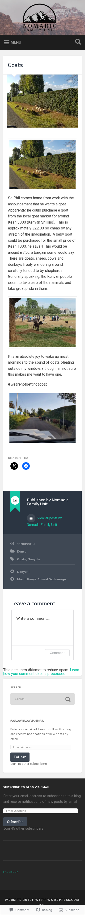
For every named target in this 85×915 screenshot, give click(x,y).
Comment (57, 653)
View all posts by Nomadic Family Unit (44, 521)
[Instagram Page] (42, 16)
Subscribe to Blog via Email (26, 787)
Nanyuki (34, 559)
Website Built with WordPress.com (42, 900)
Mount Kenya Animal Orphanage (41, 579)
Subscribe (15, 821)
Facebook (11, 871)
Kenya (21, 551)
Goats (15, 64)
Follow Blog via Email (27, 720)
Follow (20, 757)
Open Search (77, 42)
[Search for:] (42, 699)
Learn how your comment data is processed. (41, 672)
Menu (16, 42)
